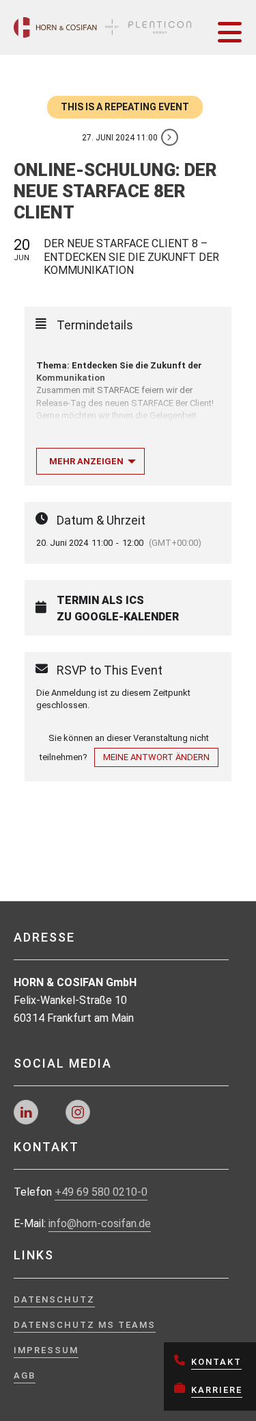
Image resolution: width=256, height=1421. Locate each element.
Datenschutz (54, 1299)
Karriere (216, 1390)
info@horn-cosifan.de (99, 1223)
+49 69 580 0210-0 (101, 1191)
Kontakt (216, 1362)
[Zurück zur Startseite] (102, 27)
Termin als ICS (100, 600)
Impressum (46, 1350)
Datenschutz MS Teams (85, 1325)
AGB (24, 1375)
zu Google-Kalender (118, 617)
